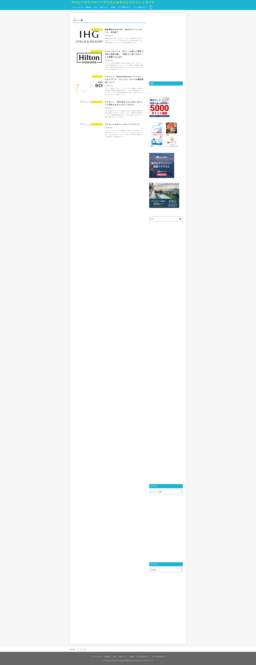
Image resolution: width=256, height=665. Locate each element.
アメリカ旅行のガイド (140, 7)
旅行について (104, 7)
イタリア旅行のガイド (124, 7)
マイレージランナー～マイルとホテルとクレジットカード (113, 2)
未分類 (113, 7)
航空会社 (88, 7)
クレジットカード (77, 7)
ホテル (96, 7)
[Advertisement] (164, 47)
